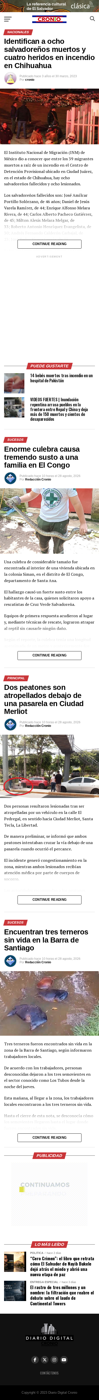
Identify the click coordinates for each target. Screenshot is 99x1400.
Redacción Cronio (38, 479)
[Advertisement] (49, 308)
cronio (29, 80)
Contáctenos (49, 1373)
